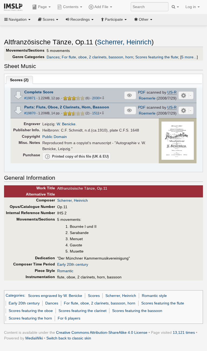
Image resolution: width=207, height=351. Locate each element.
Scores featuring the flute (156, 57)
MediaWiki (34, 338)
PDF (142, 92)
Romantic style (154, 295)
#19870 (30, 113)
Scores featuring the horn (30, 318)
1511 (95, 113)
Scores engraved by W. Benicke (55, 295)
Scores (94, 295)
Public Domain (54, 136)
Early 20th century (72, 264)
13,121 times (184, 332)
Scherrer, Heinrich (124, 42)
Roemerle (147, 98)
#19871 (30, 98)
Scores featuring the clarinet (82, 311)
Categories (15, 295)
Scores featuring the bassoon (137, 311)
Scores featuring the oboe (31, 311)
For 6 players (69, 318)
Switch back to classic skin (68, 338)
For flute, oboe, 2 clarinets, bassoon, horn (97, 57)
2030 (96, 98)
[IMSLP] (14, 6)
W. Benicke (66, 124)
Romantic (65, 271)
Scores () (19, 80)
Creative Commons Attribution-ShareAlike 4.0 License (101, 332)
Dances (53, 57)
